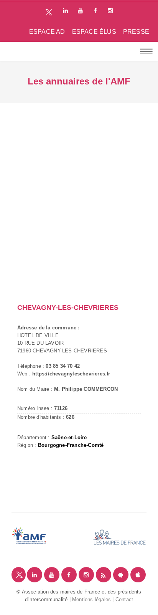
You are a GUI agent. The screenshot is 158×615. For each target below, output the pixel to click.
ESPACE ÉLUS (94, 31)
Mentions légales (91, 599)
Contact (124, 599)
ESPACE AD (47, 31)
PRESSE (136, 31)
